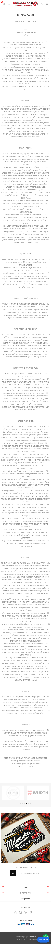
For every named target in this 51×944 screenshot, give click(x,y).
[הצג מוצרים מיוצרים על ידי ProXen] (13, 793)
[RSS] (15, 912)
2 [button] (28, 803)
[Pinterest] (31, 912)
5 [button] (22, 803)
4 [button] (24, 803)
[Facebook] (36, 912)
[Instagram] (20, 912)
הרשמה (13, 873)
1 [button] (30, 803)
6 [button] (20, 803)
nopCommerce (30, 937)
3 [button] (26, 803)
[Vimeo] (25, 912)
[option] (38, 793)
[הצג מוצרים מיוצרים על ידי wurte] (38, 793)
